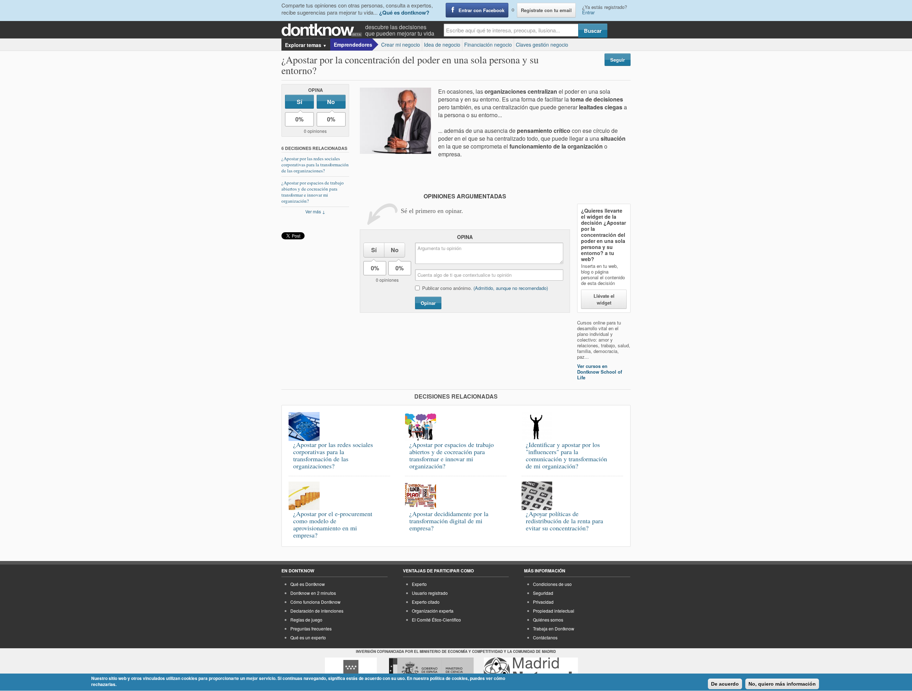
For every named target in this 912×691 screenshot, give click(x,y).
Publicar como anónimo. (485, 288)
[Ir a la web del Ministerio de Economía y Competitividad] (431, 671)
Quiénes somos (548, 620)
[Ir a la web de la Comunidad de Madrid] (351, 671)
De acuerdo (725, 684)
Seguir (617, 59)
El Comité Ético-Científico (436, 620)
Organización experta (433, 611)
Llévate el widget (604, 299)
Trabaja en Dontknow (553, 628)
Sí (299, 102)
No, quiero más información (782, 684)
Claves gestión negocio (542, 44)
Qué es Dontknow (307, 584)
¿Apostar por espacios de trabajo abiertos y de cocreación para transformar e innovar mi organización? (312, 192)
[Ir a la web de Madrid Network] (531, 671)
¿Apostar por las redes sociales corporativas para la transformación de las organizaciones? (315, 164)
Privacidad (543, 602)
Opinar (428, 303)
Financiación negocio (488, 44)
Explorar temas (306, 44)
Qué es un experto (308, 637)
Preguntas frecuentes (311, 628)
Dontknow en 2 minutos (313, 593)
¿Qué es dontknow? (404, 12)
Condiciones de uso (552, 584)
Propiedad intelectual (553, 611)
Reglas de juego (306, 620)
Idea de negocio (442, 44)
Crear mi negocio (400, 44)
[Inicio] (323, 30)
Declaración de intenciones (316, 611)
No (331, 102)
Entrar (588, 12)
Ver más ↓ (315, 211)
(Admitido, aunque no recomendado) (510, 288)
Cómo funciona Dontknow (315, 602)
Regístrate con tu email (546, 10)
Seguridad (543, 593)
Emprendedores (353, 44)
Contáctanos (545, 637)
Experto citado (426, 602)
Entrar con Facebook (481, 10)
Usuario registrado (430, 593)
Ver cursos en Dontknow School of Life (599, 372)
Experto (419, 584)
